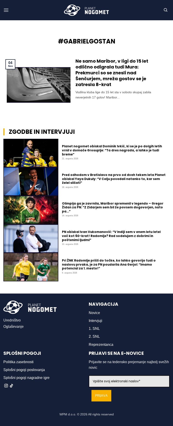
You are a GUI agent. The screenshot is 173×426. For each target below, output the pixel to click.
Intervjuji (95, 321)
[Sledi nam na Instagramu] (6, 386)
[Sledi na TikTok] (11, 386)
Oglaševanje (13, 326)
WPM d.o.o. (67, 414)
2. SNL (94, 336)
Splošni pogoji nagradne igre (26, 378)
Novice (94, 313)
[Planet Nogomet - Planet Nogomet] (86, 10)
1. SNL (94, 328)
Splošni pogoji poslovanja (24, 370)
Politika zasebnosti (18, 362)
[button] (6, 10)
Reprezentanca (101, 344)
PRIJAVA (101, 396)
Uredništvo (12, 320)
